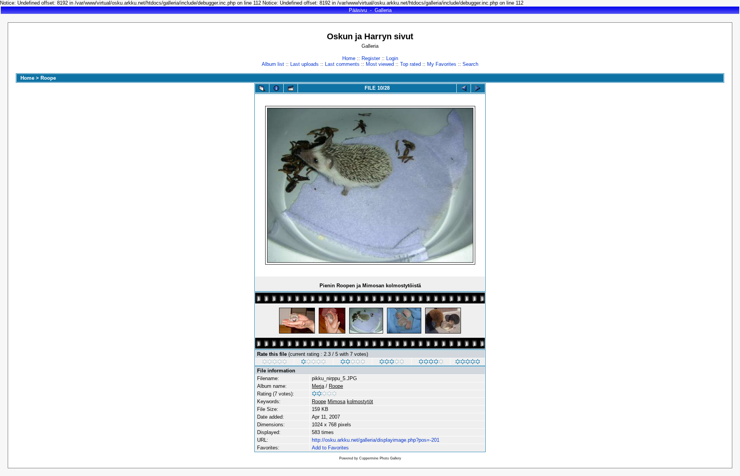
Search (470, 64)
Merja (318, 386)
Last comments (342, 64)
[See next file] (478, 88)
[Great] (467, 362)
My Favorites (441, 64)
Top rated (410, 64)
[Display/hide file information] (276, 88)
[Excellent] (431, 362)
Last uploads (304, 64)
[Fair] (352, 362)
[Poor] (313, 362)
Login (392, 58)
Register (371, 58)
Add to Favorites (330, 448)
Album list (273, 64)
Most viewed (380, 64)
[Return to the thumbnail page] (262, 88)
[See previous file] (464, 88)
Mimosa (336, 401)
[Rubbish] (274, 362)
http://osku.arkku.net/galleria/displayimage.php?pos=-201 (375, 440)
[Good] (391, 362)
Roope (48, 78)
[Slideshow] (291, 88)
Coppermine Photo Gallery (380, 458)
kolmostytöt (360, 401)
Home (348, 58)
